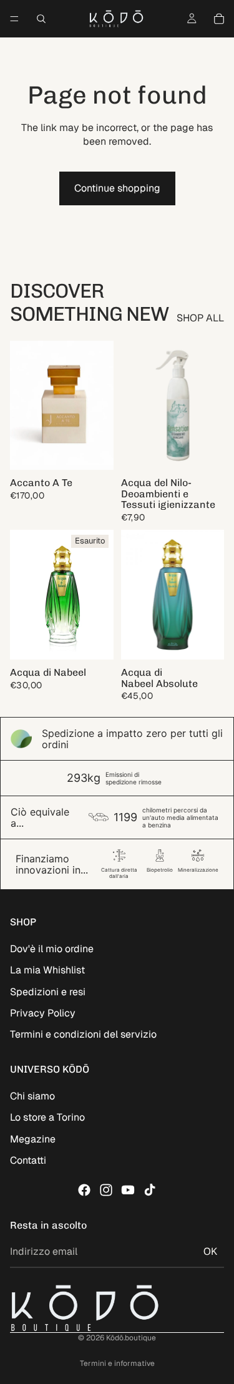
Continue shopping (117, 188)
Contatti (28, 1160)
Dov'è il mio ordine (52, 948)
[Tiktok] (149, 1189)
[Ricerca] (41, 18)
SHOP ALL (200, 317)
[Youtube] (127, 1189)
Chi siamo (32, 1096)
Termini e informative (117, 1363)
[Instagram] (106, 1189)
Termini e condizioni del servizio (83, 1034)
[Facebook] (84, 1189)
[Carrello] (219, 18)
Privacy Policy (43, 1013)
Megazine (33, 1139)
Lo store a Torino (47, 1117)
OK (210, 1251)
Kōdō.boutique (131, 1338)
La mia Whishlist (47, 970)
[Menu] (14, 18)
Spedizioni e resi (47, 991)
